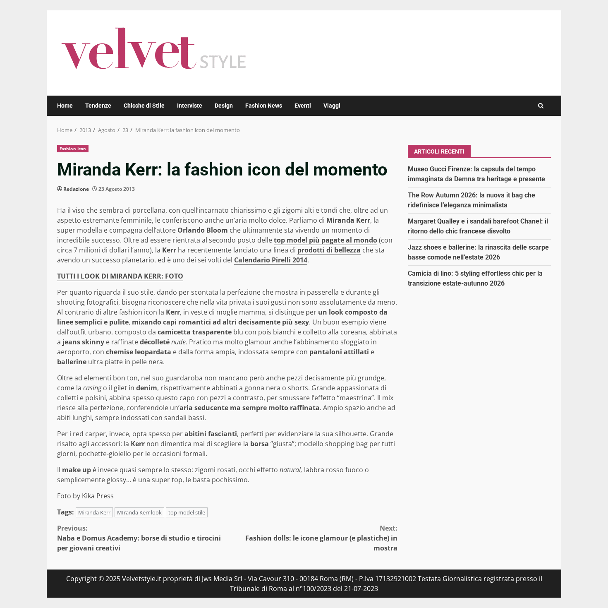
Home (65, 105)
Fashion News (263, 105)
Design (224, 105)
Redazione (76, 188)
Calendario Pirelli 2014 (270, 259)
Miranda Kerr (94, 512)
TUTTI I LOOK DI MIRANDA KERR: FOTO (120, 276)
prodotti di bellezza (329, 250)
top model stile (186, 512)
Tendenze (98, 105)
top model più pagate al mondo (325, 240)
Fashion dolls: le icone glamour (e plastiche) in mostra (321, 538)
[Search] (540, 106)
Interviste (189, 105)
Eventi (302, 105)
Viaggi (331, 105)
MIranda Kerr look (139, 512)
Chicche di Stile (144, 105)
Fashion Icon (73, 148)
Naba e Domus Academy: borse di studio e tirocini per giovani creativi (139, 538)
